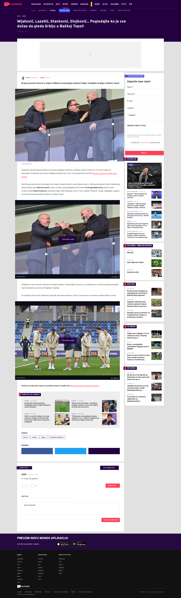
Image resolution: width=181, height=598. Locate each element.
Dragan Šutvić (34, 78)
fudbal (34, 437)
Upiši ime (24, 496)
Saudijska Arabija (56, 437)
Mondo (19, 555)
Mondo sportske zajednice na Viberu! (84, 386)
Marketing (28, 592)
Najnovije (20, 559)
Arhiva (73, 592)
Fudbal (24, 16)
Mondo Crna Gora (65, 555)
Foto (18, 582)
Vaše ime (131, 94)
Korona (19, 562)
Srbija (43, 437)
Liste (39, 579)
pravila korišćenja (145, 143)
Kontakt (47, 592)
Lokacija (131, 108)
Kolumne (20, 579)
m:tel (146, 592)
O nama (19, 592)
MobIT (19, 573)
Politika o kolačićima (61, 592)
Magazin (19, 570)
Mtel (18, 576)
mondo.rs (47, 77)
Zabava (40, 568)
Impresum (38, 592)
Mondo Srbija (42, 555)
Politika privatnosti (85, 592)
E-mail (130, 101)
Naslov (130, 87)
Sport (19, 16)
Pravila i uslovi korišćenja (26, 594)
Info (18, 565)
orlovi (25, 437)
